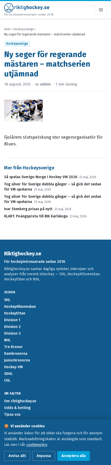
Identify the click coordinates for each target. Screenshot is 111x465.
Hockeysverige (23, 29)
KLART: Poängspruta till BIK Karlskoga (36, 216)
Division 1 (12, 320)
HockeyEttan (14, 313)
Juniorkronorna (17, 360)
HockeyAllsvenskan (20, 306)
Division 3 (12, 333)
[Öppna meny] (101, 10)
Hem (7, 29)
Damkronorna (15, 353)
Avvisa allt (17, 456)
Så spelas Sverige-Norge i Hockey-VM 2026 (40, 177)
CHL (7, 380)
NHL (7, 340)
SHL (7, 300)
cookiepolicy (36, 445)
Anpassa (44, 456)
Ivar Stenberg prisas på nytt (28, 209)
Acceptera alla (73, 456)
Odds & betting (17, 408)
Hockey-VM (13, 367)
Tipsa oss (12, 414)
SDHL (8, 374)
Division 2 (12, 327)
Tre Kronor (13, 347)
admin (45, 84)
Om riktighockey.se (20, 401)
